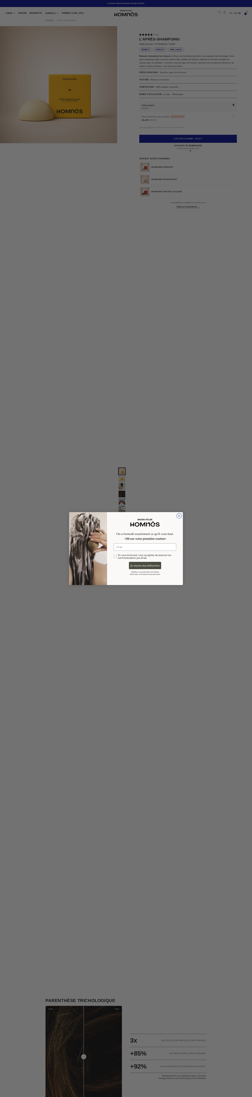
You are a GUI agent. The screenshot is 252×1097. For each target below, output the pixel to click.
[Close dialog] (179, 515)
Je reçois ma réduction (145, 565)
